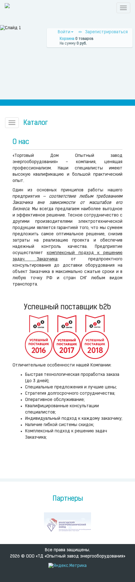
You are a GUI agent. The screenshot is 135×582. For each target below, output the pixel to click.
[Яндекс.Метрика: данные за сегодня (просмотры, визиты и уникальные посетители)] (67, 566)
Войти (64, 32)
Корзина (67, 39)
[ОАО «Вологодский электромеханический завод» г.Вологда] (67, 524)
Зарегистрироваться (106, 32)
